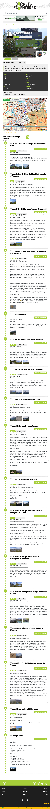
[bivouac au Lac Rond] (19, 701)
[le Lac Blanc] (19, 620)
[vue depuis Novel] (19, 166)
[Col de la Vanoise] (19, 584)
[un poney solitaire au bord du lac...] (26, 620)
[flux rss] (46, 784)
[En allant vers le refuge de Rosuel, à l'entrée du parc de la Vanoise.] (19, 472)
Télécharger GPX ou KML (9, 132)
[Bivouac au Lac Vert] (19, 244)
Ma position (6, 99)
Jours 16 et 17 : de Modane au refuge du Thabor (27, 664)
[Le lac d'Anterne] (19, 362)
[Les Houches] (13, 418)
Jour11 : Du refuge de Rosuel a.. (25, 479)
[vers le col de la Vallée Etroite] (13, 701)
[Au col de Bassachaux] (13, 244)
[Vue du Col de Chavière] (19, 655)
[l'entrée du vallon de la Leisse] (13, 549)
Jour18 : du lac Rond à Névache (25, 709)
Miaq (45, 52)
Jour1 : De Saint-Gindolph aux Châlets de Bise (28, 145)
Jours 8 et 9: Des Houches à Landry (26, 399)
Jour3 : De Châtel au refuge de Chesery (28, 209)
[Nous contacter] (4, 784)
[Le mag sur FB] (34, 784)
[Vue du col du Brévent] (19, 392)
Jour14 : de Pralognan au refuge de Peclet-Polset (28, 593)
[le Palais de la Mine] (13, 472)
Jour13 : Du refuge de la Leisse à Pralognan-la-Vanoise (24, 558)
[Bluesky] (42, 784)
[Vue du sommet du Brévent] (26, 392)
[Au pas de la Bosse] (13, 201)
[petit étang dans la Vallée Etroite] (19, 728)
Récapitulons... (18, 736)
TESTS (3, 794)
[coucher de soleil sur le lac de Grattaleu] (26, 503)
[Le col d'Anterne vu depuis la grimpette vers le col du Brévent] (13, 392)
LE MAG (3, 788)
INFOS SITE (45, 791)
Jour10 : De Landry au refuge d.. (25, 426)
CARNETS (25, 788)
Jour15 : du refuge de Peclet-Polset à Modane (26, 629)
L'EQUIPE (46, 788)
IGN (46, 130)
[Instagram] (38, 784)
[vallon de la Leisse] (19, 549)
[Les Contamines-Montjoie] (26, 418)
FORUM (25, 791)
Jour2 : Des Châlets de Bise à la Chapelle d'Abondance (28, 175)
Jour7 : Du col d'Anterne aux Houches (27, 369)
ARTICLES (4, 791)
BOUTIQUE (25, 794)
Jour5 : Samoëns (19, 314)
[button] (25, 103)
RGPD (47, 794)
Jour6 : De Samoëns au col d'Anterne (27, 340)
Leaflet (43, 130)
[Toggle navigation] (4, 13)
